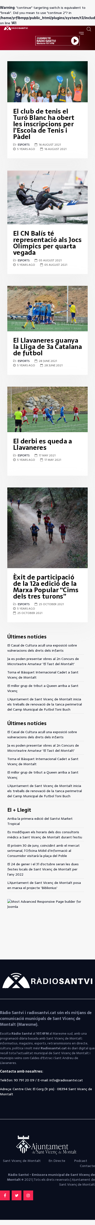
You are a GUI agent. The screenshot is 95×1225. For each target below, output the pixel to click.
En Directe (56, 1160)
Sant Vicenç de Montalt (22, 1160)
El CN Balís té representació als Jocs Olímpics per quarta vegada (47, 243)
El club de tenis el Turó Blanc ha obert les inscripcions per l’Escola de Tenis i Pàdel (44, 124)
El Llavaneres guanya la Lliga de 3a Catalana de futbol (47, 346)
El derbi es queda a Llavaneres (42, 444)
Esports (23, 144)
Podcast (80, 1160)
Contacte (87, 1165)
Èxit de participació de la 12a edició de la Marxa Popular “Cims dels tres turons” (46, 586)
